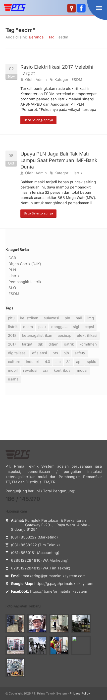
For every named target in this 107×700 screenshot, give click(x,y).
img (90, 318)
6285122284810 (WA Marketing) (39, 560)
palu (42, 327)
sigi (76, 327)
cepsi (89, 327)
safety (79, 353)
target (27, 344)
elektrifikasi (87, 335)
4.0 (47, 361)
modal (82, 370)
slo (58, 361)
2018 (12, 335)
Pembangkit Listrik (24, 282)
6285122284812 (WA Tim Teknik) (40, 568)
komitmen (88, 344)
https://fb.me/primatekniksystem (58, 591)
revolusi (30, 370)
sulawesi (51, 318)
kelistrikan (29, 318)
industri (32, 361)
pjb (66, 353)
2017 (12, 344)
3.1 (68, 361)
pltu (11, 318)
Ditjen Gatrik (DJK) (24, 264)
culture (14, 361)
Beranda (36, 37)
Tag (51, 37)
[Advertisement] (53, 417)
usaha (13, 379)
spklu (91, 361)
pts (55, 353)
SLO (12, 288)
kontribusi (62, 370)
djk (40, 344)
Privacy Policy (80, 693)
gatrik (69, 344)
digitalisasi (17, 353)
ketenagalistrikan (37, 335)
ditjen (53, 344)
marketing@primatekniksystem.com (54, 576)
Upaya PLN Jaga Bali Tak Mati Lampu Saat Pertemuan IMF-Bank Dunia (58, 160)
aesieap (64, 335)
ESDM (76, 79)
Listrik (76, 173)
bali (79, 318)
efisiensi (39, 353)
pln (67, 318)
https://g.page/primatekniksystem (63, 583)
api (78, 361)
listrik (13, 327)
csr (45, 370)
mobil (13, 370)
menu (99, 8)
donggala (59, 327)
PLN (12, 270)
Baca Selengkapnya (38, 120)
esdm (28, 327)
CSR (12, 258)
